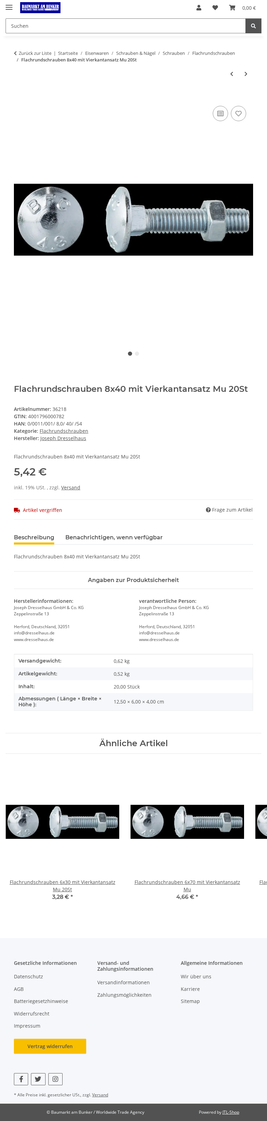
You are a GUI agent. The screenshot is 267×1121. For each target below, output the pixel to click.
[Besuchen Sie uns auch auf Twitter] (38, 1079)
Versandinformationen (123, 982)
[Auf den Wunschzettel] (238, 113)
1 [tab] (130, 354)
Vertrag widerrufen (50, 1046)
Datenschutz (28, 976)
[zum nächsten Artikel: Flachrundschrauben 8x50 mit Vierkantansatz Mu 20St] (246, 73)
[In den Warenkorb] (19, 96)
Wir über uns (196, 976)
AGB (19, 989)
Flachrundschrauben (64, 431)
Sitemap (190, 1001)
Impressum (27, 1025)
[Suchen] (253, 25)
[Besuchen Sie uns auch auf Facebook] (21, 1079)
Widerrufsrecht (31, 1013)
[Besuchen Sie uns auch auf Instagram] (55, 1079)
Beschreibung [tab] (34, 537)
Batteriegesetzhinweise (41, 1001)
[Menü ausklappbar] (9, 4)
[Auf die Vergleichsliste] (220, 113)
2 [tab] (137, 354)
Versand (70, 487)
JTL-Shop (230, 1112)
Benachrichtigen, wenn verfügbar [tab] (114, 537)
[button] (199, 8)
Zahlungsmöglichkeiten (124, 995)
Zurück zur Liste (35, 53)
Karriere (190, 989)
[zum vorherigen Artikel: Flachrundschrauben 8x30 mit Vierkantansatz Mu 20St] (232, 73)
